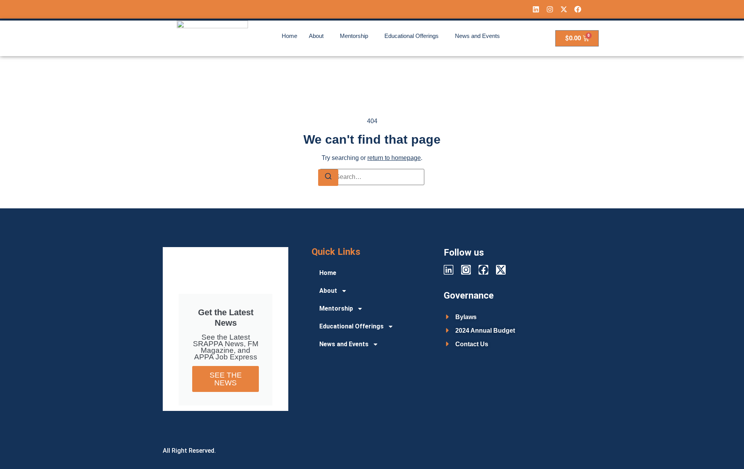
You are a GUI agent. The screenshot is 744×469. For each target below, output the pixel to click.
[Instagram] (549, 9)
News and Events (477, 36)
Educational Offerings (411, 36)
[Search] (328, 177)
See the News (226, 379)
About (316, 36)
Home (289, 36)
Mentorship (354, 36)
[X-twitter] (563, 9)
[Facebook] (577, 9)
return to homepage (394, 158)
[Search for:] (372, 177)
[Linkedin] (535, 9)
